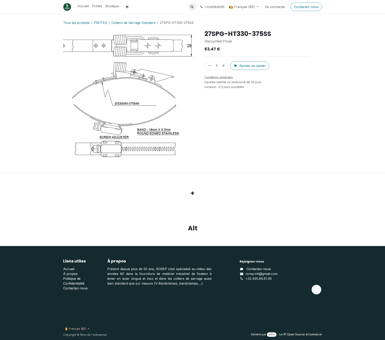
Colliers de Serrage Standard (133, 23)
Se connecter (275, 7)
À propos (70, 274)
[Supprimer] (209, 66)
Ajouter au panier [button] (252, 66)
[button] (192, 7)
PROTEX (100, 23)
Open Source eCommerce (304, 334)
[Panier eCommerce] (128, 7)
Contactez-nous (306, 7)
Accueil (68, 269)
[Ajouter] (224, 66)
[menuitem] (83, 6)
